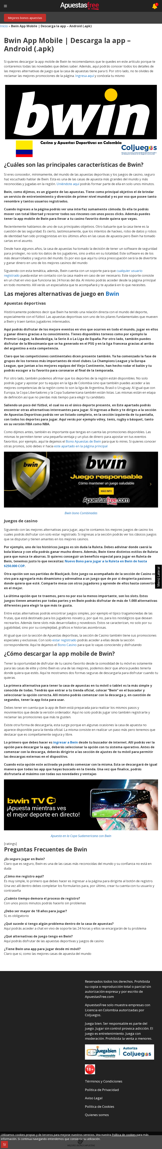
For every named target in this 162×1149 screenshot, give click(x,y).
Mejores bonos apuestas (25, 18)
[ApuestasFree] (79, 6)
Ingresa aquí (84, 76)
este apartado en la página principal (80, 446)
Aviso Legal (94, 1098)
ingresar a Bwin (65, 742)
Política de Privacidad (102, 1089)
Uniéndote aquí (68, 184)
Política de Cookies (99, 1106)
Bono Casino (67, 645)
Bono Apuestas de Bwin (83, 441)
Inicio (4, 26)
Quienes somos (97, 1114)
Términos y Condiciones (103, 1081)
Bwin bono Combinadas (81, 513)
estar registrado (64, 640)
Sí (4, 1144)
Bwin (112, 293)
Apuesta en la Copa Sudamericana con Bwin (81, 836)
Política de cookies (124, 1135)
